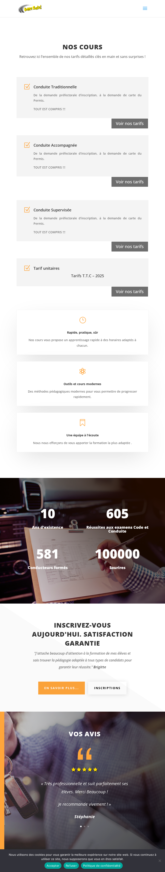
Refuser (71, 865)
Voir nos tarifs (130, 123)
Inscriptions (107, 688)
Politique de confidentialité (102, 865)
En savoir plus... (61, 688)
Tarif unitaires (47, 268)
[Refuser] (159, 860)
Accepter (53, 865)
